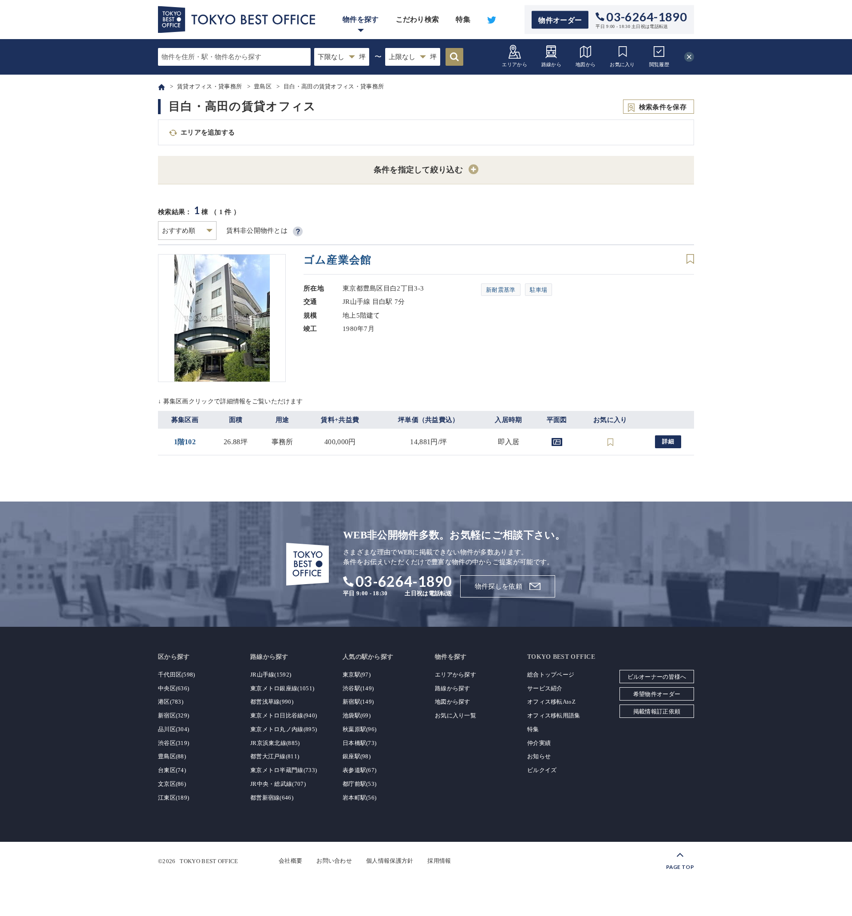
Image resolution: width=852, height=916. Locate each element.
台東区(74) (172, 770)
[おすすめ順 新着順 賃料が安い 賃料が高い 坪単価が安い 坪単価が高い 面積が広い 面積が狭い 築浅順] (187, 230)
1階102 (185, 442)
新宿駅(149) (358, 701)
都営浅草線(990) (271, 701)
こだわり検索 (417, 19)
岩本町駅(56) (359, 797)
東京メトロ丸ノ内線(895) (283, 729)
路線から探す (452, 688)
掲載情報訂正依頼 (656, 711)
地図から (586, 64)
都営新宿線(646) (271, 797)
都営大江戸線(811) (274, 756)
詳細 (668, 441)
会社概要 (290, 860)
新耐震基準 (501, 290)
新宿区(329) (173, 715)
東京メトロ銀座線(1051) (282, 688)
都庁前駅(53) (359, 784)
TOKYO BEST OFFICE (209, 860)
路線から (551, 64)
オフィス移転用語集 (553, 715)
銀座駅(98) (357, 756)
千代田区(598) (176, 674)
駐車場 (539, 290)
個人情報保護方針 (389, 860)
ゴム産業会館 (337, 260)
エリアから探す (455, 674)
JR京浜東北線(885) (275, 743)
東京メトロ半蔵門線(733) (283, 770)
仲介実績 (539, 743)
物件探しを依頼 (498, 586)
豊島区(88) (172, 756)
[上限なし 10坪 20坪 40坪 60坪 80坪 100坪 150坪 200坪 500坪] (412, 57)
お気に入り (622, 64)
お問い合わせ (334, 860)
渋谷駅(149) (358, 688)
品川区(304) (173, 729)
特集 (463, 19)
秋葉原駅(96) (359, 729)
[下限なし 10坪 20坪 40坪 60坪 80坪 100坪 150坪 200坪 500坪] (341, 57)
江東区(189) (173, 797)
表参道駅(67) (359, 770)
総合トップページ (550, 674)
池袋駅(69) (357, 715)
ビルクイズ (542, 770)
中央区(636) (173, 688)
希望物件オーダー (656, 694)
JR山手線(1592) (270, 674)
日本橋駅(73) (359, 743)
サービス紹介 (545, 688)
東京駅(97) (357, 674)
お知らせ (539, 756)
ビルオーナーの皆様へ (656, 676)
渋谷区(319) (173, 743)
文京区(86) (172, 784)
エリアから (514, 64)
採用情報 (439, 860)
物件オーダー (560, 20)
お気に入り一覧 (455, 715)
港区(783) (170, 701)
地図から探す (452, 701)
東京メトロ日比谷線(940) (283, 715)
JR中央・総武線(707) (278, 784)
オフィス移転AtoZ (551, 701)
